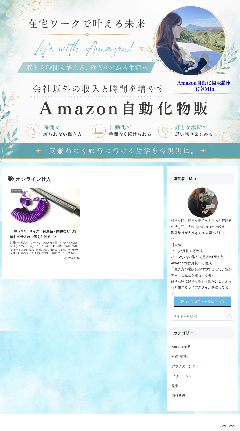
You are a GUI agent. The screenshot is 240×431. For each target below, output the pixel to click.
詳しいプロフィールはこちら (202, 301)
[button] (230, 316)
